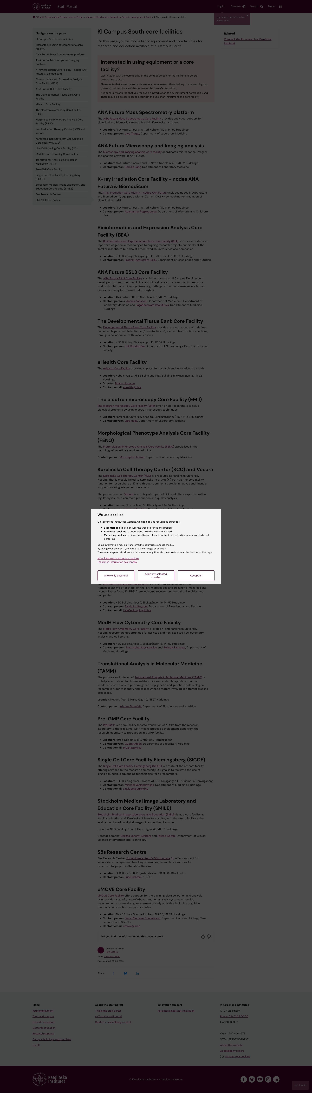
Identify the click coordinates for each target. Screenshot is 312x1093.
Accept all (196, 575)
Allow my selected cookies (156, 575)
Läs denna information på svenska (117, 562)
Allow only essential (116, 575)
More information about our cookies (118, 558)
